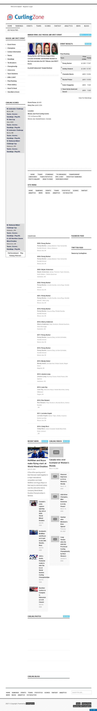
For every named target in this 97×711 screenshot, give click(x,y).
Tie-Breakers (11, 63)
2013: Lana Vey (42, 387)
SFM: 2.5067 (11, 77)
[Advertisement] (15, 188)
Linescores (11, 70)
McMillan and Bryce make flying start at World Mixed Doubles (38, 463)
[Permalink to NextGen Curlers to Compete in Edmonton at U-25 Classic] (33, 589)
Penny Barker (67, 63)
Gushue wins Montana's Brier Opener (63, 522)
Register (25, 6)
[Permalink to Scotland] (33, 532)
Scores (48, 26)
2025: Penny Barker (44, 243)
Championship (12, 66)
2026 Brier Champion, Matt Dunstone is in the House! (64, 500)
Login (31, 6)
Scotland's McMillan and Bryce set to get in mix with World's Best (42, 538)
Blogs (86, 26)
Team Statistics (12, 74)
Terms (78, 704)
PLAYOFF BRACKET (34, 68)
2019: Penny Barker (44, 309)
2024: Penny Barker (44, 256)
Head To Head (12, 88)
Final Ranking (12, 81)
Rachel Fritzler (67, 79)
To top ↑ (93, 710)
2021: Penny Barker (44, 296)
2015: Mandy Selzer (43, 361)
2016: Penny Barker (44, 348)
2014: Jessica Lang (43, 374)
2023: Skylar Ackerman (45, 269)
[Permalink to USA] (33, 557)
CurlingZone (30, 704)
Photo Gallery (12, 85)
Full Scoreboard (13, 253)
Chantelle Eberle (68, 74)
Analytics (69, 26)
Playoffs (17, 117)
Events (29, 26)
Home (10, 26)
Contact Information (14, 52)
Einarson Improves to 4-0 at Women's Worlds (63, 479)
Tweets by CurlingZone (79, 253)
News (78, 26)
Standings (10, 59)
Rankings (19, 26)
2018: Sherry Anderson (45, 322)
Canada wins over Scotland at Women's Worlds (59, 462)
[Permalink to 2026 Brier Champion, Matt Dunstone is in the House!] (55, 496)
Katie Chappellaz (68, 85)
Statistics (66, 190)
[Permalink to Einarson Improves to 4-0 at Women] (55, 476)
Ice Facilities (13, 30)
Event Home (11, 44)
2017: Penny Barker (44, 335)
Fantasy (57, 26)
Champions (11, 48)
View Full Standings (85, 98)
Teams (38, 26)
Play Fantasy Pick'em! (16, 254)
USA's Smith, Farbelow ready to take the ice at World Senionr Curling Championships (44, 566)
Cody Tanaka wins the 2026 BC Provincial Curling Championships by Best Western (65, 546)
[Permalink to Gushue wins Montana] (55, 518)
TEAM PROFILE (47, 68)
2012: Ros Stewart (43, 400)
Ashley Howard (67, 69)
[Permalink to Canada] (33, 503)
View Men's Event (13, 92)
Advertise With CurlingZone (82, 706)
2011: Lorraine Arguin (44, 413)
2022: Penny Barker (44, 282)
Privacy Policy (86, 704)
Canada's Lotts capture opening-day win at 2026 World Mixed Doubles (42, 511)
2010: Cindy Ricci (43, 426)
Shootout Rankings (74, 177)
